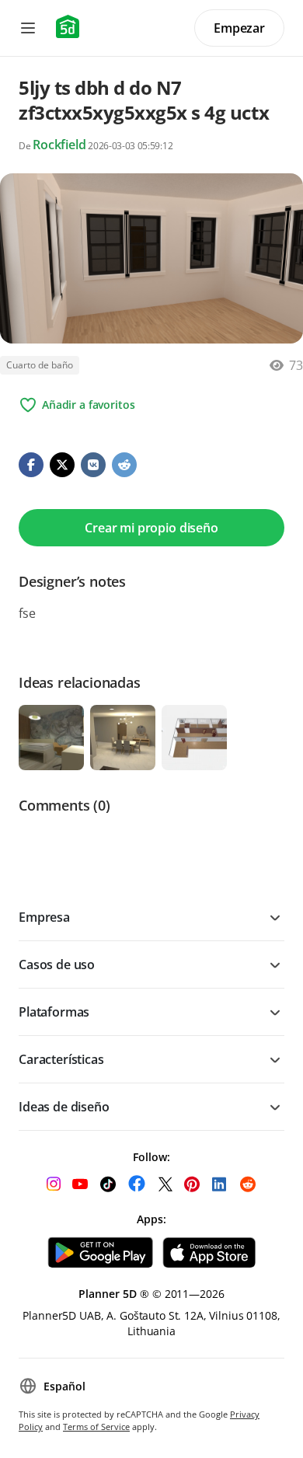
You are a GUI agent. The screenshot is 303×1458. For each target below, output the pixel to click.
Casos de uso (57, 964)
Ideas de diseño (64, 1106)
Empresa (44, 917)
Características (61, 1059)
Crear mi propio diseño (151, 527)
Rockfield (59, 144)
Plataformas (54, 1011)
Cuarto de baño (39, 364)
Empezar (239, 28)
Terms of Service (96, 1426)
